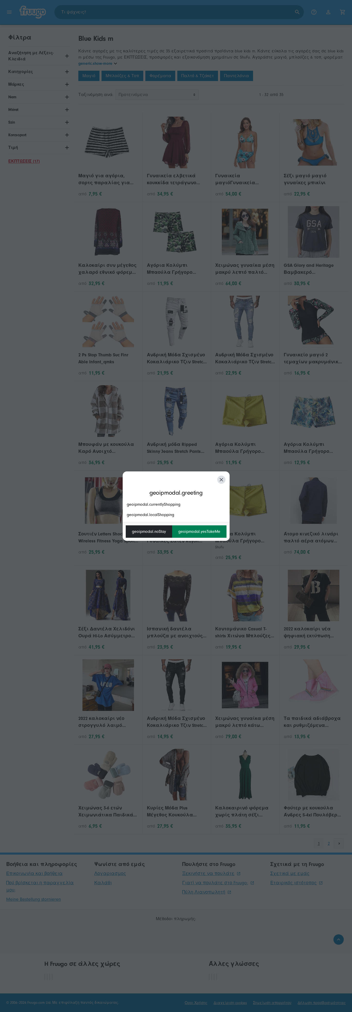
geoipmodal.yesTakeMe (199, 531)
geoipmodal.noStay (149, 531)
